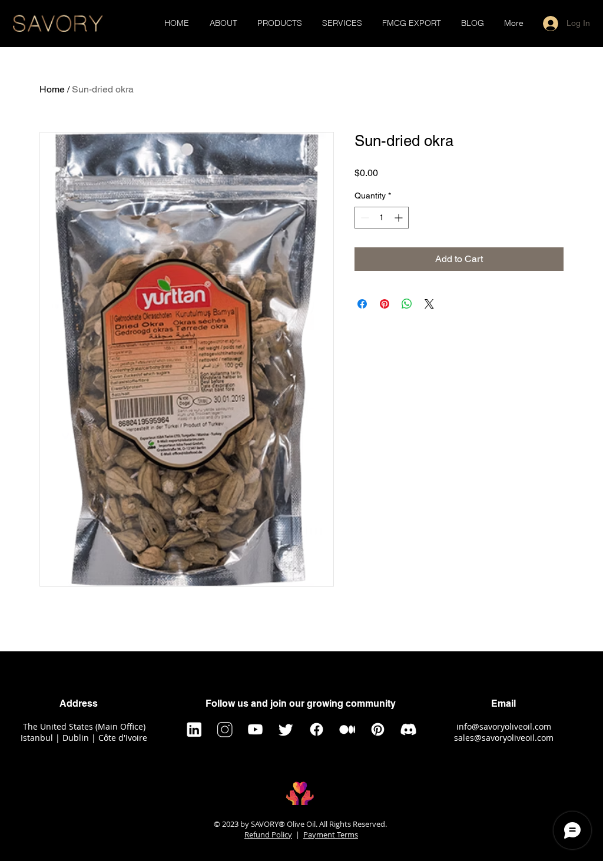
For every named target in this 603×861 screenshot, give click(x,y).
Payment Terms (330, 834)
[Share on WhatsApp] (407, 304)
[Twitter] (285, 729)
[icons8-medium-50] (347, 729)
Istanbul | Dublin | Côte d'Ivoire (84, 737)
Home (52, 89)
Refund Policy (268, 834)
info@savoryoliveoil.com (503, 726)
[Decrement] (363, 217)
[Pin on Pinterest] (384, 304)
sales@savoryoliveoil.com (504, 737)
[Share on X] (429, 304)
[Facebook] (316, 729)
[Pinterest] (377, 729)
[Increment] (399, 217)
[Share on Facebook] (362, 304)
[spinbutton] (381, 217)
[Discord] (408, 729)
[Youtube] (255, 729)
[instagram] (224, 729)
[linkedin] (194, 729)
